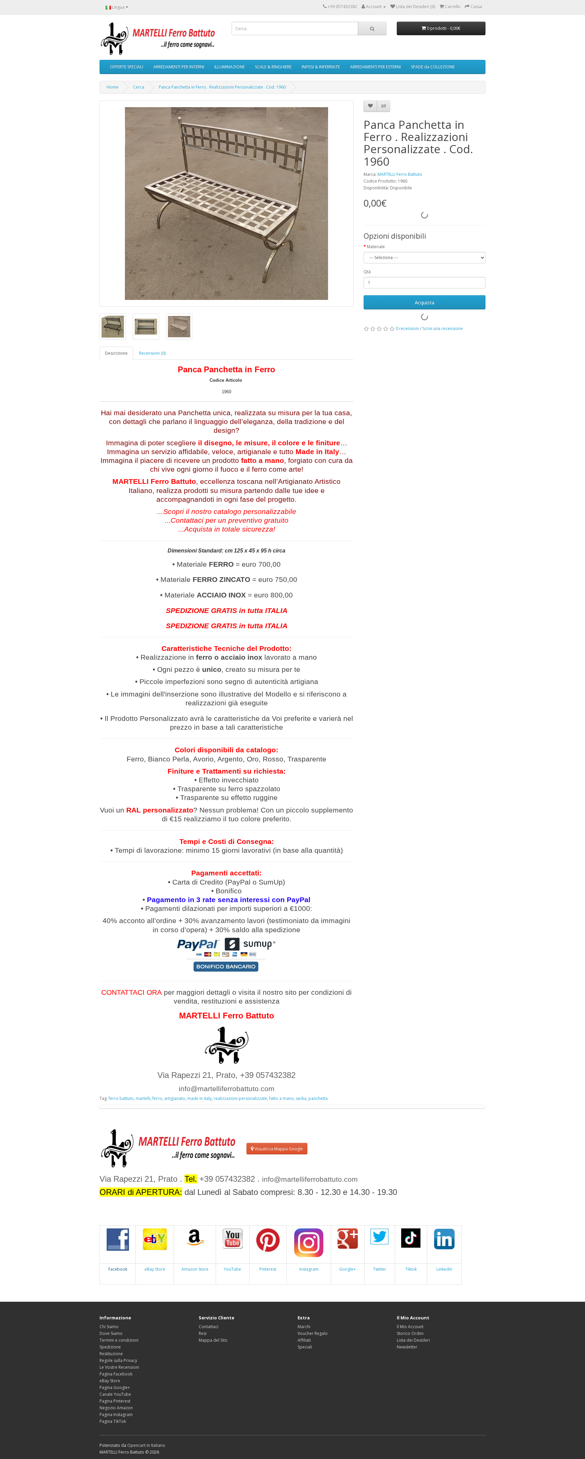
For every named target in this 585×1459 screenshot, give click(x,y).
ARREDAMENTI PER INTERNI (178, 67)
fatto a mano (281, 1098)
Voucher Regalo (313, 1333)
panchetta (318, 1098)
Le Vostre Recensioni (119, 1367)
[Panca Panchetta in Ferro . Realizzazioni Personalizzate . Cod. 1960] (226, 203)
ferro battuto (121, 1098)
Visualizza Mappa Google (278, 1149)
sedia (301, 1098)
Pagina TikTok (113, 1421)
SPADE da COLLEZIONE (433, 67)
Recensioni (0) (152, 353)
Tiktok (411, 1269)
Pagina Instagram (116, 1414)
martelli (143, 1098)
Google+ (347, 1269)
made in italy (199, 1098)
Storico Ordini (410, 1333)
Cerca (138, 87)
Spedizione (110, 1347)
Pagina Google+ (115, 1387)
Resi (203, 1333)
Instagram (309, 1269)
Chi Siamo (109, 1326)
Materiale (376, 247)
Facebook (117, 1269)
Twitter (379, 1269)
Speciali (305, 1347)
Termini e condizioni (119, 1340)
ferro (157, 1098)
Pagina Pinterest (115, 1401)
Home (112, 87)
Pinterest (267, 1269)
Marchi (304, 1326)
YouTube (232, 1269)
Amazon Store (195, 1269)
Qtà (367, 272)
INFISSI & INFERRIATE (321, 67)
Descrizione (116, 353)
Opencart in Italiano (146, 1445)
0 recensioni (407, 328)
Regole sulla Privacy (118, 1360)
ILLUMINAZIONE (229, 67)
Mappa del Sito (213, 1340)
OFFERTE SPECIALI (126, 67)
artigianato (174, 1098)
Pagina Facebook (116, 1374)
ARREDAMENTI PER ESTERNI (375, 67)
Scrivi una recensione (442, 328)
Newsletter (407, 1347)
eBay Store (155, 1269)
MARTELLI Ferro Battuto (399, 174)
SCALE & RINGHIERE (273, 67)
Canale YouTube (115, 1394)
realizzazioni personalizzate (240, 1098)
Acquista (424, 302)
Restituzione (111, 1354)
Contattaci (208, 1326)
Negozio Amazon (116, 1408)
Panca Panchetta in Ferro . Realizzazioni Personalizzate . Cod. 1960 (222, 87)
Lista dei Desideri (413, 1340)
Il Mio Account (410, 1326)
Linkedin (444, 1269)
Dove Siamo (111, 1333)
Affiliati (304, 1340)
